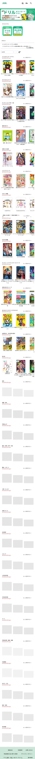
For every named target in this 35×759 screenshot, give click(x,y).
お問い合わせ (29, 754)
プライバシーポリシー (26, 758)
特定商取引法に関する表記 (11, 758)
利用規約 (20, 754)
